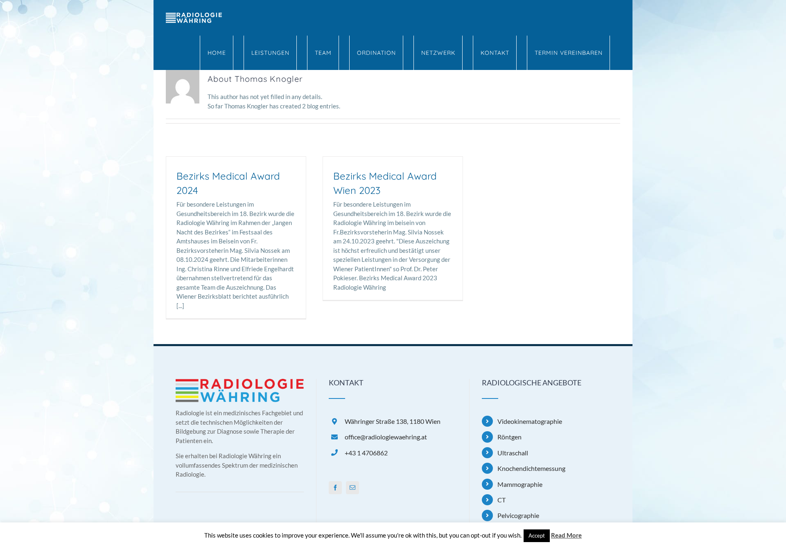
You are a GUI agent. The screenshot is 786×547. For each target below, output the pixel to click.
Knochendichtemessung (531, 468)
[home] (240, 383)
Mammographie (519, 484)
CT (501, 500)
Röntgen (509, 437)
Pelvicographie (518, 515)
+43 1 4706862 (366, 453)
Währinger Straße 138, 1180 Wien (392, 421)
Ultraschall (512, 453)
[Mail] (352, 487)
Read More (566, 535)
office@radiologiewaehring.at (386, 437)
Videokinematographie (529, 421)
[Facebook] (335, 487)
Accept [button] (537, 535)
